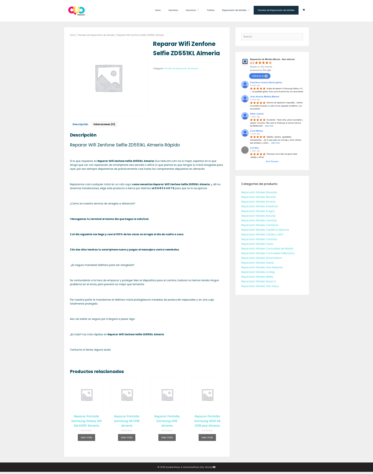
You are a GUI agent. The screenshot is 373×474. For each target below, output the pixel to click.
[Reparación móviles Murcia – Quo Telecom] (76, 10)
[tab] (80, 124)
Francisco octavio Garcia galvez (266, 82)
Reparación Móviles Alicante (258, 197)
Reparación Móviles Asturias (258, 216)
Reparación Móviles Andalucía (259, 206)
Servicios (173, 10)
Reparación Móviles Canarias (259, 220)
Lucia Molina (256, 130)
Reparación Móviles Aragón (258, 211)
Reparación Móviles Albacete (259, 192)
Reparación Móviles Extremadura (261, 258)
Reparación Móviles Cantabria (259, 225)
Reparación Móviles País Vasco (260, 286)
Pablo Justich (257, 113)
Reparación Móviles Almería (258, 201)
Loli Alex (254, 147)
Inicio (158, 10)
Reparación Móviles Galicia (257, 262)
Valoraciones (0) (104, 124)
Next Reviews (272, 161)
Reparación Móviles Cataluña (259, 239)
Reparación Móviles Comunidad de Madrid (267, 248)
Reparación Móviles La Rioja (258, 272)
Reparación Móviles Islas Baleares (262, 267)
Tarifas (210, 10)
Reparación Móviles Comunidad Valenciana (268, 253)
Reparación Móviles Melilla (257, 276)
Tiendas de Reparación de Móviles (276, 10)
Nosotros (191, 10)
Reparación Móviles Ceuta (257, 244)
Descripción (80, 124)
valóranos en (258, 75)
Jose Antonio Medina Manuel (264, 96)
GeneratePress (191, 467)
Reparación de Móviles (234, 10)
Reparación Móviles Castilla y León (262, 234)
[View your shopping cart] (304, 10)
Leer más (86, 437)
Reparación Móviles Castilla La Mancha (265, 230)
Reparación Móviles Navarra (258, 281)
